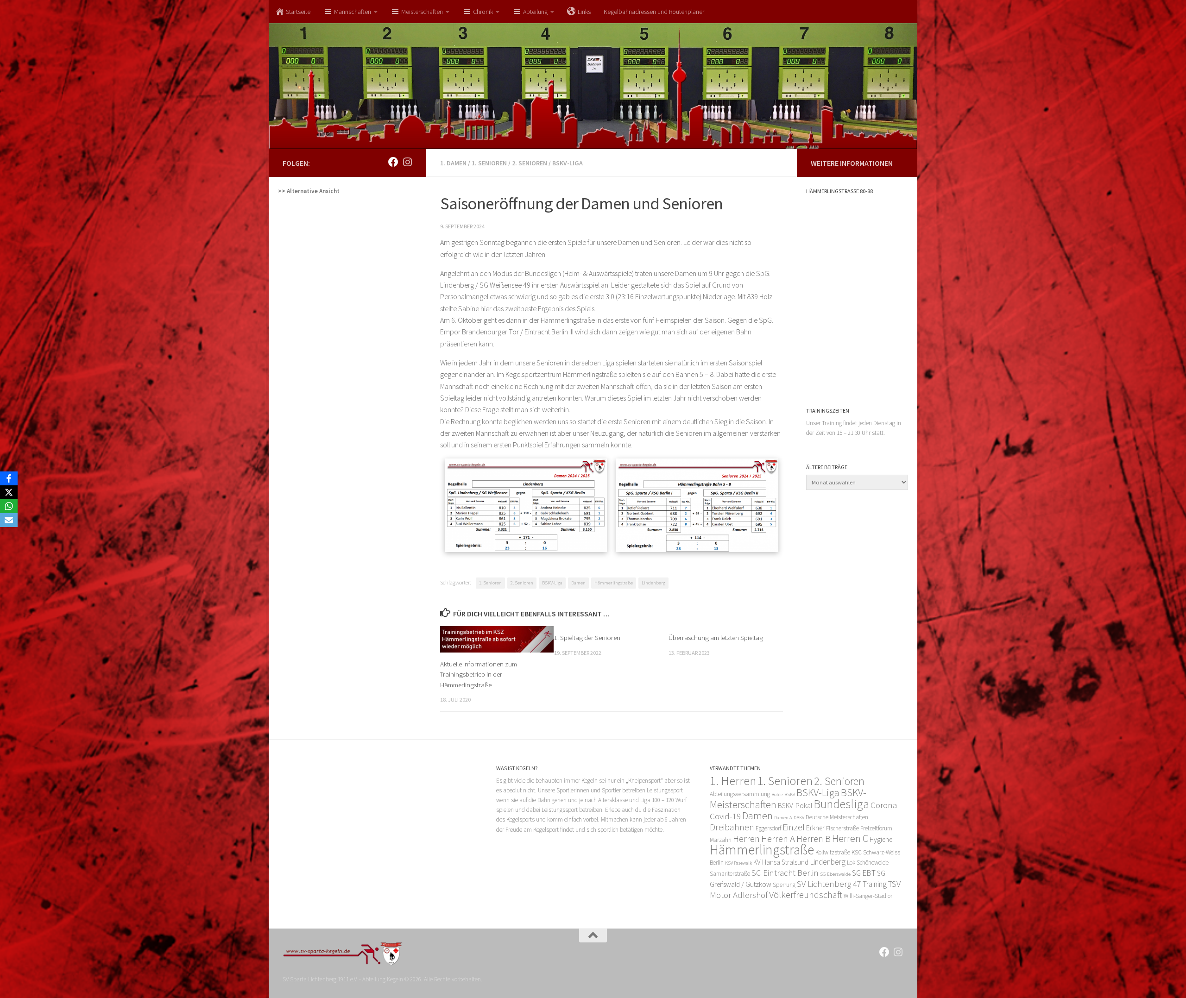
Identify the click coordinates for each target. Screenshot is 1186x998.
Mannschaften (352, 11)
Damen (578, 583)
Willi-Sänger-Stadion (869, 896)
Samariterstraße (730, 874)
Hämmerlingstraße (613, 583)
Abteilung (535, 11)
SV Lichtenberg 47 (829, 884)
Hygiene (881, 839)
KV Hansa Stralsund (780, 862)
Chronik (483, 11)
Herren (746, 838)
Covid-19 (725, 816)
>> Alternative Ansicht (309, 191)
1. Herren (733, 780)
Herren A (778, 838)
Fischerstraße (842, 828)
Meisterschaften (422, 11)
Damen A (783, 818)
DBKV (799, 818)
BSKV (789, 794)
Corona (884, 805)
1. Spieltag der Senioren (587, 637)
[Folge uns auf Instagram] (407, 162)
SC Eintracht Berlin (785, 872)
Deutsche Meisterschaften (837, 817)
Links (584, 11)
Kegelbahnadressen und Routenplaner (654, 11)
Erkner (815, 827)
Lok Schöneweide (868, 862)
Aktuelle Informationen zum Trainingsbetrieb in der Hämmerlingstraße (478, 674)
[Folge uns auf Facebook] (393, 162)
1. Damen (453, 163)
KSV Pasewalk (738, 863)
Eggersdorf (768, 828)
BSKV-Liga (567, 163)
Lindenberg (653, 583)
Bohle (777, 794)
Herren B (813, 838)
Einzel (793, 827)
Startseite (298, 11)
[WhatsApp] (9, 506)
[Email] (9, 520)
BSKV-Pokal (795, 805)
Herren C (850, 838)
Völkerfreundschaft (805, 894)
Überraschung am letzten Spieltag (716, 637)
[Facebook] (9, 478)
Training (875, 884)
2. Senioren (529, 163)
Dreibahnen (732, 827)
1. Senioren (489, 163)
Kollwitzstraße (832, 852)
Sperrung (784, 885)
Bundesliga (841, 804)
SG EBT (864, 873)
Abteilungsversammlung (740, 794)
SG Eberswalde (835, 874)
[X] (9, 492)
